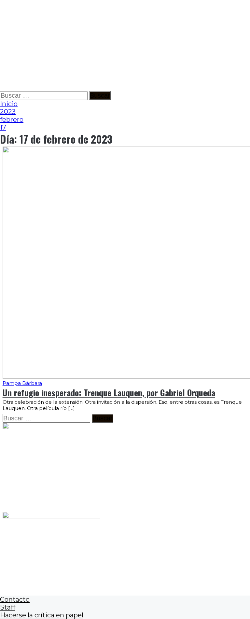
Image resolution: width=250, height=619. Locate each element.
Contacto (15, 599)
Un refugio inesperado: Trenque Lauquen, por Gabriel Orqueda (109, 392)
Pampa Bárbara (22, 383)
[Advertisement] (125, 45)
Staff (7, 607)
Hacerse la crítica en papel (41, 615)
